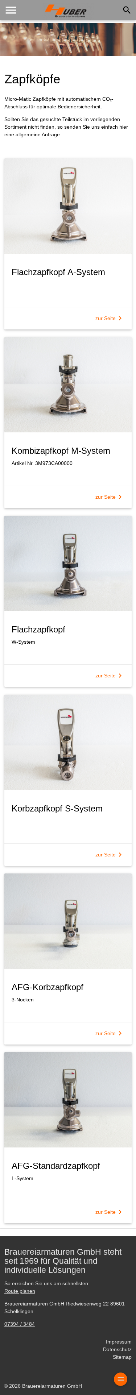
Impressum (119, 1342)
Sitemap (122, 1357)
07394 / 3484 (19, 1324)
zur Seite (109, 318)
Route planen (19, 1291)
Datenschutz (117, 1349)
